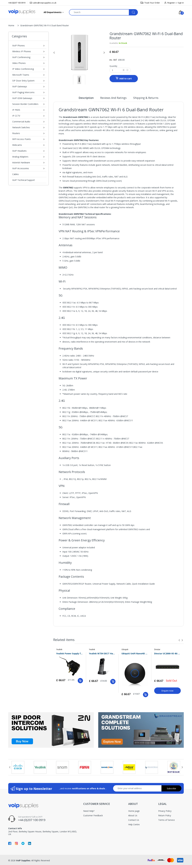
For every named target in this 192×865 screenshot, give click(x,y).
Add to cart (125, 78)
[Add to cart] (80, 680)
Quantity (113, 66)
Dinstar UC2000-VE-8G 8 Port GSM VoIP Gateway (167, 653)
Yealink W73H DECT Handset (102, 653)
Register (171, 2)
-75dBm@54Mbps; (98, 412)
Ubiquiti (125, 649)
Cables (15, 174)
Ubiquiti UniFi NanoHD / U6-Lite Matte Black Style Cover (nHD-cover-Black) (135, 653)
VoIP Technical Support (23, 180)
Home (11, 25)
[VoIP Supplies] (21, 11)
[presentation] (179, 640)
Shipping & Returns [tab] (145, 98)
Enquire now (167, 690)
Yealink (59, 649)
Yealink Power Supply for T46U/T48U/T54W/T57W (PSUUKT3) (69, 653)
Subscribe (171, 788)
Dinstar (157, 649)
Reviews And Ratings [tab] (113, 98)
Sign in (181, 2)
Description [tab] (86, 98)
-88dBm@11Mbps (97, 407)
